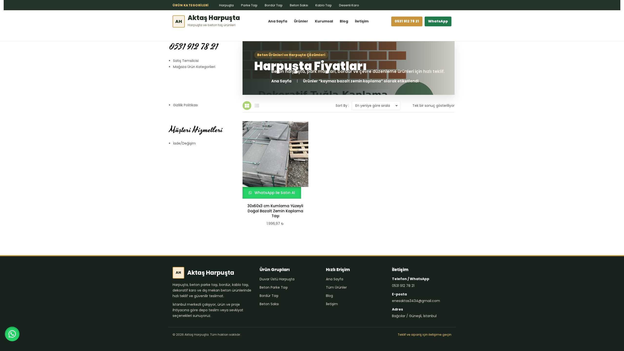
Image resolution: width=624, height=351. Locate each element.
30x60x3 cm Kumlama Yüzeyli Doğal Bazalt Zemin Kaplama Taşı (275, 211)
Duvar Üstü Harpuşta (277, 279)
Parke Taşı (249, 5)
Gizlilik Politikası (185, 105)
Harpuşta (226, 5)
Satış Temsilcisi (186, 60)
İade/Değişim (184, 143)
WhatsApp (438, 21)
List (257, 105)
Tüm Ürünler (336, 287)
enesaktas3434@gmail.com (416, 300)
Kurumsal (324, 21)
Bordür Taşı (274, 5)
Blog (344, 21)
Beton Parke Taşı (274, 287)
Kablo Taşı (323, 5)
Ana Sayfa (277, 21)
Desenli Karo (349, 5)
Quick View (273, 160)
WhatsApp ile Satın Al (274, 192)
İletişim (362, 21)
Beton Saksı (299, 5)
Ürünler (301, 21)
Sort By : (342, 105)
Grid (247, 105)
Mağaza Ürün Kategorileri (194, 66)
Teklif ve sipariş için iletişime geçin (424, 334)
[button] (12, 334)
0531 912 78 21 (407, 21)
